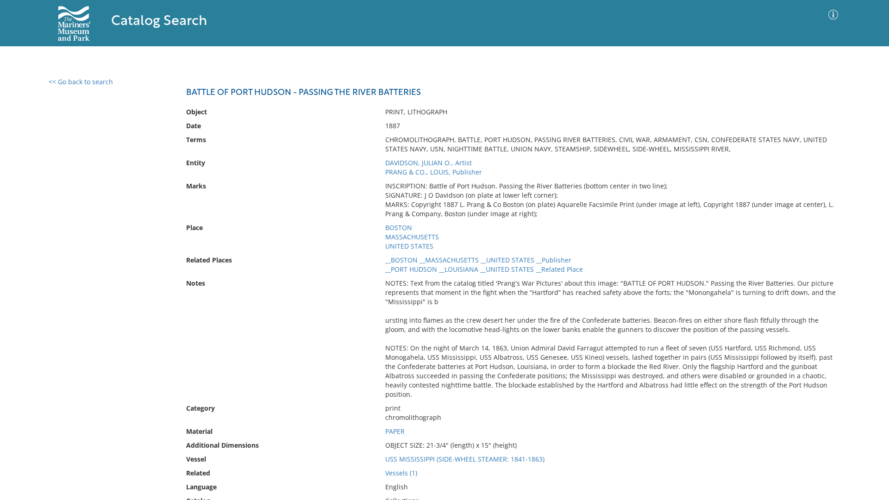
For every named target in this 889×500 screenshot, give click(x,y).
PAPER (395, 431)
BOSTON (398, 227)
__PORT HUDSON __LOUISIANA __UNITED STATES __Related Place (484, 269)
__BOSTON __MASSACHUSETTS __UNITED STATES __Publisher (478, 260)
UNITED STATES (409, 246)
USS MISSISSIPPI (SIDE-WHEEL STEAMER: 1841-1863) (465, 459)
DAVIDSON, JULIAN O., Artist (428, 162)
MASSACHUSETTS (412, 236)
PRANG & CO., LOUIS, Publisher (433, 172)
